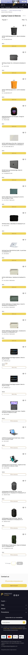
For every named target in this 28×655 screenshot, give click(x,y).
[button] (5, 19)
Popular (4, 20)
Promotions (5, 612)
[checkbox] (2, 627)
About (3, 608)
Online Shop (4, 10)
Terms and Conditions (17, 628)
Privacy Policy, (6, 628)
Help (2, 605)
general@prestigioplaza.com (15, 581)
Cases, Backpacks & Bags (15, 10)
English (3, 601)
